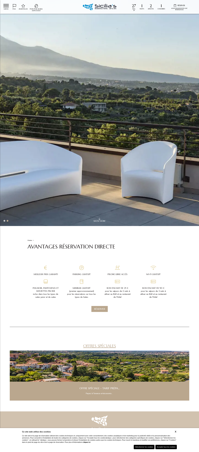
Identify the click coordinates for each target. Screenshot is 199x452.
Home (30, 240)
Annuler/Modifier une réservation (179, 9)
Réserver (99, 309)
